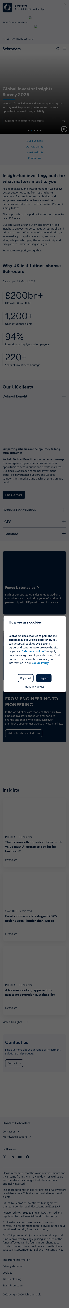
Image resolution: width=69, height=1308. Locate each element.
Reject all (25, 678)
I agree (43, 678)
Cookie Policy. (40, 663)
